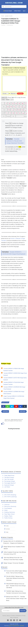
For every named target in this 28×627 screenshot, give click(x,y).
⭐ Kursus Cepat (8, 10)
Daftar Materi (17, 10)
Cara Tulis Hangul (9, 479)
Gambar (8, 528)
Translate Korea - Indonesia (18, 625)
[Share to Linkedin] (20, 406)
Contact (13, 615)
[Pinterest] (14, 620)
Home (3, 615)
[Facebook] (8, 620)
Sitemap (16, 617)
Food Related (8, 508)
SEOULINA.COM (14, 3)
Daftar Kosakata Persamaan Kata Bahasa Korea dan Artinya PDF (15, 553)
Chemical (6, 504)
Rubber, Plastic (8, 516)
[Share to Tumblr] (25, 406)
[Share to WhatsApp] (7, 406)
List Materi (7, 487)
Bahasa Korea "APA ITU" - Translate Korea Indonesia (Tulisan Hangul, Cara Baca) (16, 598)
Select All (4, 97)
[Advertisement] (14, 41)
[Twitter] (11, 620)
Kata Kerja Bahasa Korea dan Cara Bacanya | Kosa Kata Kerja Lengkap (13, 558)
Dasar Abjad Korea (9, 475)
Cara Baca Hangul (9, 477)
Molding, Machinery (9, 512)
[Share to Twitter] (12, 406)
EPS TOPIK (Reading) (10, 495)
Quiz (24, 10)
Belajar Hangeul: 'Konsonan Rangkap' (14, 563)
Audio (7, 525)
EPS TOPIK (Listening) (10, 496)
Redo (7, 99)
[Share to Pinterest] (16, 406)
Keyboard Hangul (9, 485)
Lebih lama (22, 411)
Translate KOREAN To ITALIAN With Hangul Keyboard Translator (14, 141)
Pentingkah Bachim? (10, 483)
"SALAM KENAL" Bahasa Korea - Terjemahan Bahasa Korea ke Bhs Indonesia (15, 578)
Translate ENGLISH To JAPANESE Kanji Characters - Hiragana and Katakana (13, 542)
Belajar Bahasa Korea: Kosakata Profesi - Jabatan (14, 547)
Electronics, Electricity (10, 506)
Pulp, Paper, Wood (9, 514)
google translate (5, 402)
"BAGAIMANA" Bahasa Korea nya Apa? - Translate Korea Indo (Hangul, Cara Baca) (16, 585)
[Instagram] (17, 620)
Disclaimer (18, 615)
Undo (3, 99)
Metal (5, 510)
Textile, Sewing (8, 518)
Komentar (3, 25)
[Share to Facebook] (3, 406)
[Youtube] (20, 620)
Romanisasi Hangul (9, 481)
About (8, 615)
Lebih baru (5, 411)
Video (7, 532)
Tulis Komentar (10, 25)
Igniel (10, 625)
